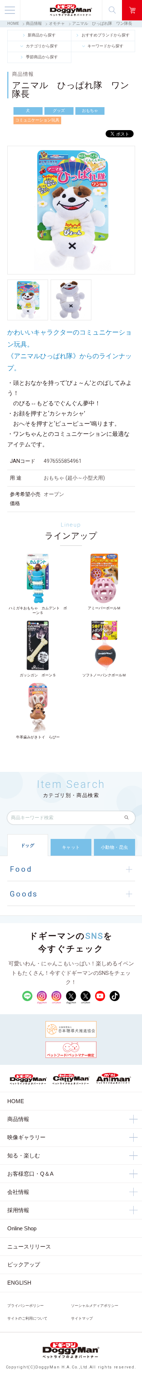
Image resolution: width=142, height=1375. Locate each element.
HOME (13, 23)
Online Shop (21, 1228)
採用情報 (18, 1210)
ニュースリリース (29, 1246)
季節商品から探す (42, 57)
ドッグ (28, 845)
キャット (71, 847)
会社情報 (18, 1192)
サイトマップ (82, 1318)
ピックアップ (23, 1264)
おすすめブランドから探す (106, 35)
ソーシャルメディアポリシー (94, 1306)
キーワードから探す (105, 46)
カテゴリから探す (42, 46)
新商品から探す (42, 35)
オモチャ (57, 23)
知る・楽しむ (23, 1155)
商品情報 (34, 23)
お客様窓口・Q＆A (30, 1174)
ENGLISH (19, 1283)
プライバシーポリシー (25, 1306)
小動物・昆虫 (114, 847)
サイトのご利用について (27, 1318)
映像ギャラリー (26, 1137)
